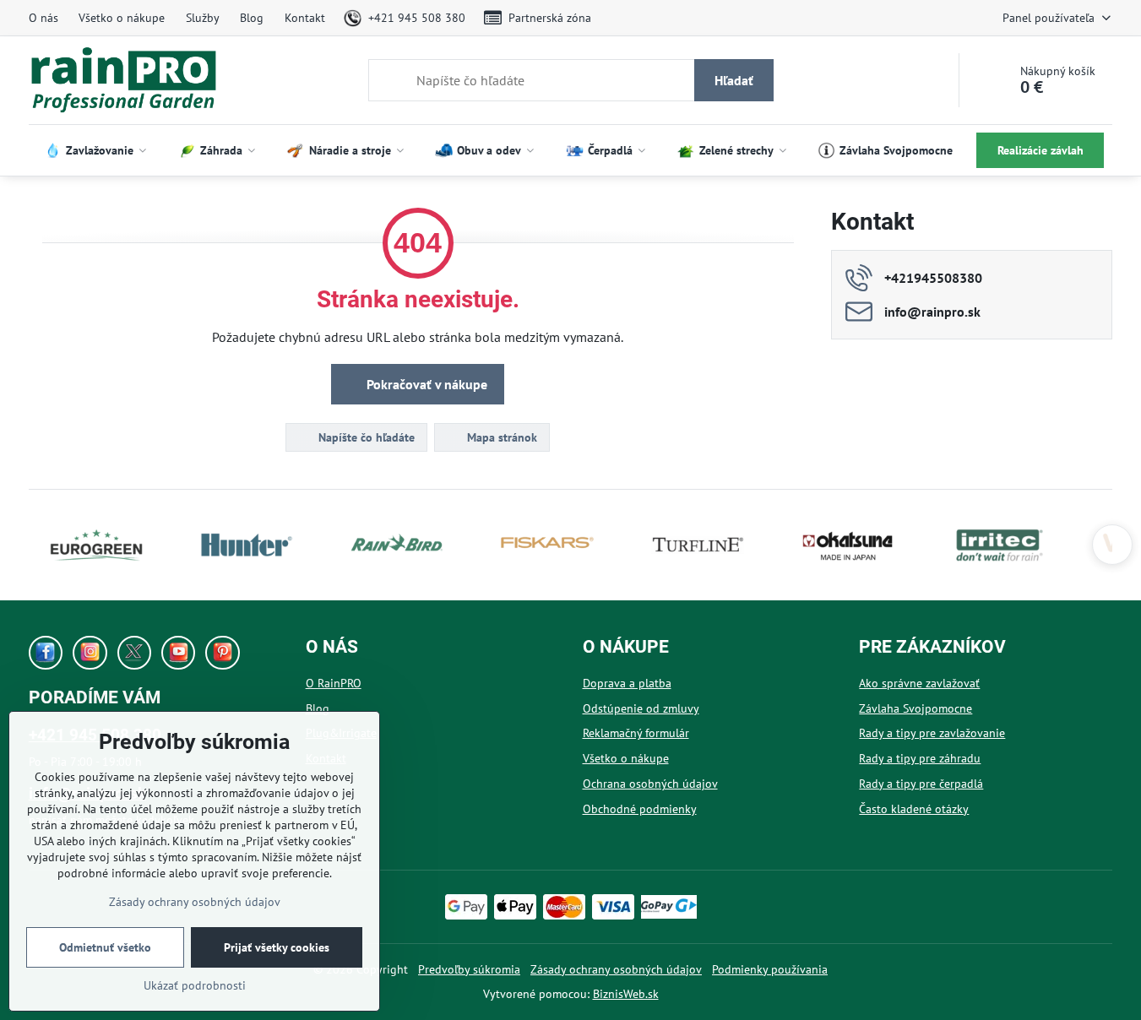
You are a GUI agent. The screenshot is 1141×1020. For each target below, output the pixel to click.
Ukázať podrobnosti (195, 985)
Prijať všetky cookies (276, 947)
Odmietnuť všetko (105, 947)
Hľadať (733, 80)
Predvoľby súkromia (469, 969)
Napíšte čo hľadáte (365, 437)
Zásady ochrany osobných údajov (616, 969)
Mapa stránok (500, 437)
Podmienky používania (770, 969)
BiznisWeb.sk (626, 993)
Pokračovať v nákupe (425, 384)
